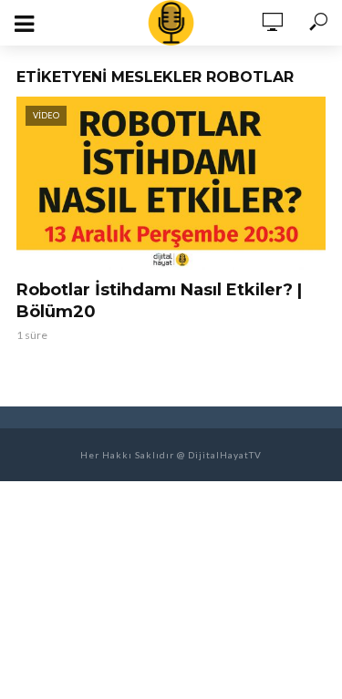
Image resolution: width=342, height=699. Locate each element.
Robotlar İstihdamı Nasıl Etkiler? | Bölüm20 (159, 301)
